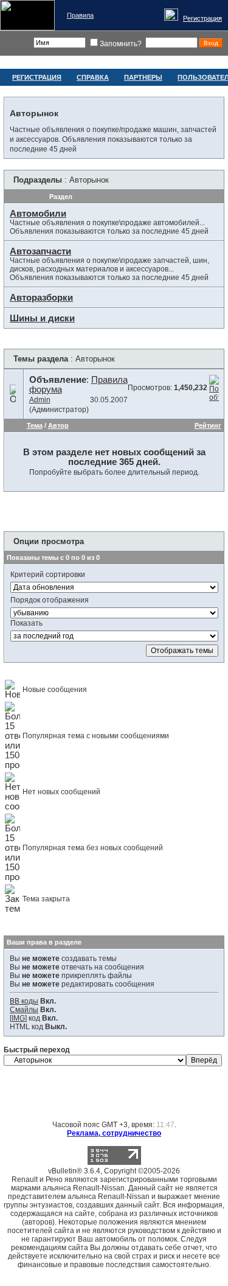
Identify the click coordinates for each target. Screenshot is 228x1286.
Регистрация (202, 18)
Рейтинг (208, 425)
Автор (58, 425)
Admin (39, 400)
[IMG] (18, 1018)
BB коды (24, 1001)
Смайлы (24, 1009)
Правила (80, 15)
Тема (35, 425)
